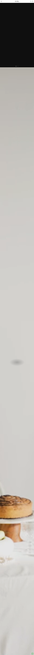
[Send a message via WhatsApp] (32, 653)
